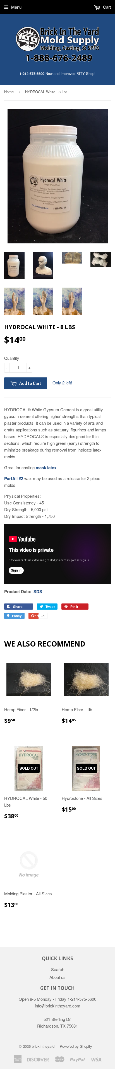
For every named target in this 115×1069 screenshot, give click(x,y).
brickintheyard (43, 1046)
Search (57, 969)
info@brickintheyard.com (57, 1006)
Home (9, 91)
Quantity (11, 358)
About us (57, 977)
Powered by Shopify (76, 1046)
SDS (37, 591)
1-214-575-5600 (32, 73)
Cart (106, 7)
